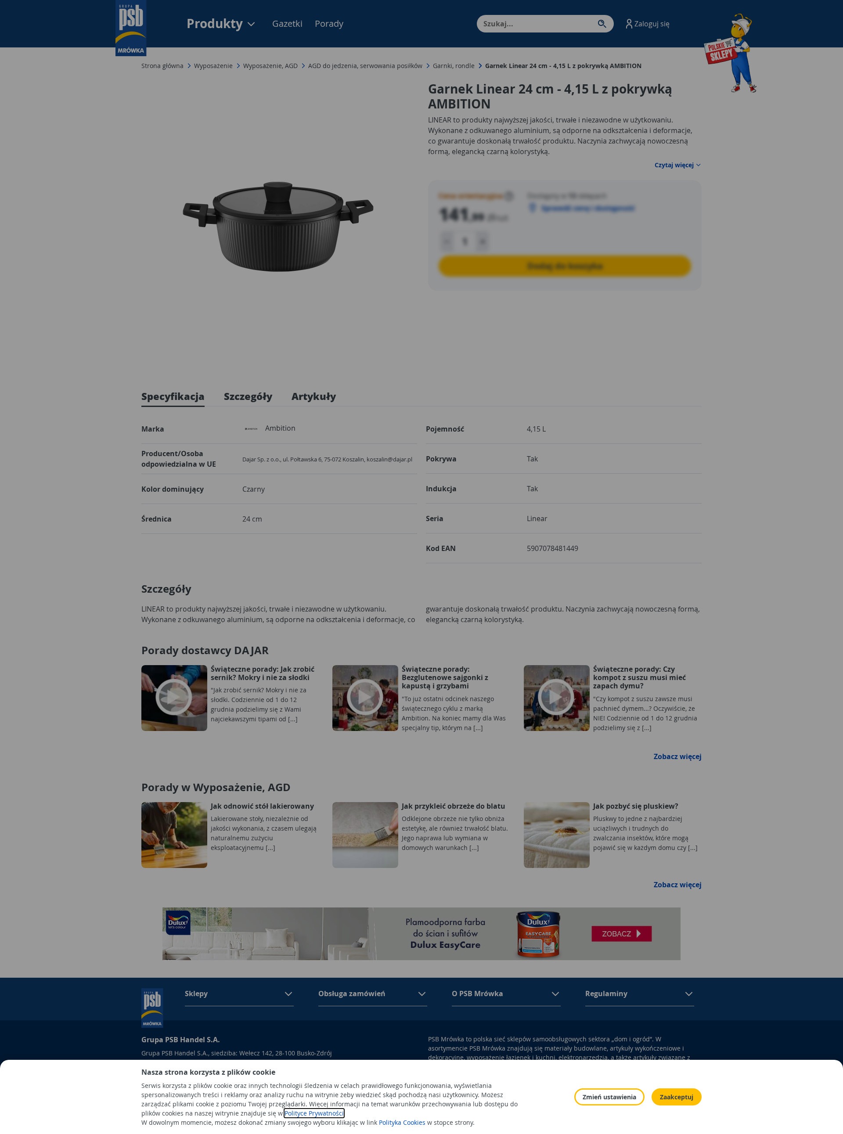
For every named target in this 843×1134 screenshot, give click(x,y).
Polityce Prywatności (314, 1113)
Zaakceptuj (676, 1097)
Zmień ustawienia (609, 1097)
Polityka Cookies (402, 1122)
